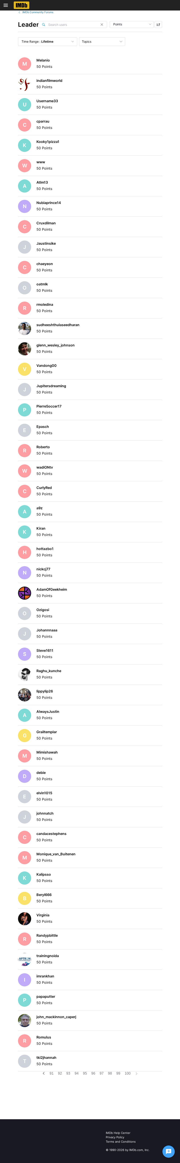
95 (85, 1073)
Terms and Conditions (121, 1141)
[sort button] (158, 24)
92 (60, 1073)
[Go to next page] (136, 1074)
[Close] (101, 24)
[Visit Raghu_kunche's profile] (24, 674)
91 (52, 1073)
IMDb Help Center (118, 1133)
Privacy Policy (115, 1137)
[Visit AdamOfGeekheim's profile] (24, 593)
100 (128, 1073)
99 (118, 1073)
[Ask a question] (168, 1151)
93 (68, 1073)
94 (77, 1073)
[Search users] (43, 24)
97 (102, 1073)
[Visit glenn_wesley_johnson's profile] (24, 348)
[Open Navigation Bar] (7, 5)
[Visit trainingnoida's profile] (24, 959)
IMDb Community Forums (37, 12)
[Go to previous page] (43, 1073)
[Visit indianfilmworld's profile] (24, 84)
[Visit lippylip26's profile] (24, 694)
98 (110, 1073)
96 (93, 1073)
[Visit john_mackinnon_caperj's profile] (24, 1020)
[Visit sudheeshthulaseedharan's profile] (24, 328)
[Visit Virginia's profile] (24, 918)
